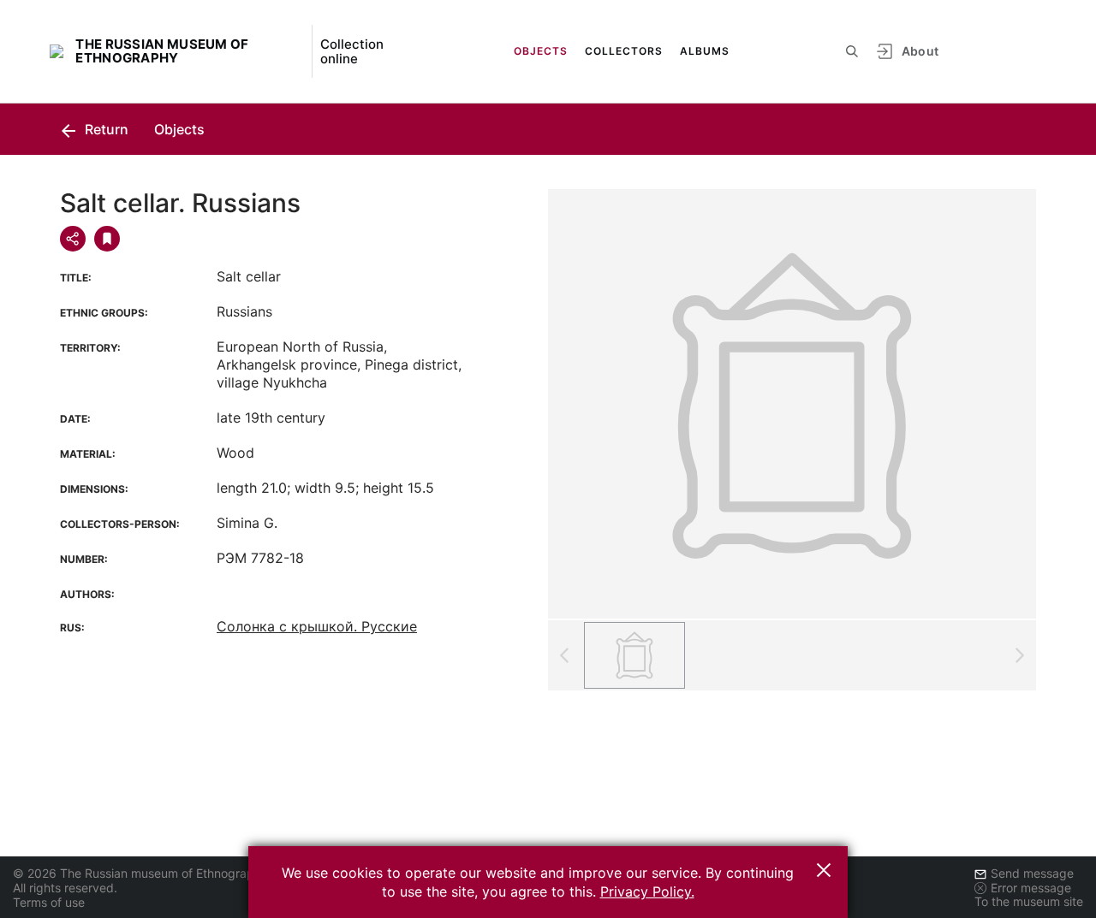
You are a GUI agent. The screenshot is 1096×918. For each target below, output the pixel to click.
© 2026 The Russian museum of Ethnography (140, 873)
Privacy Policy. (647, 891)
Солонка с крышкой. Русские (317, 626)
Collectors (624, 50)
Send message (1032, 873)
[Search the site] (852, 51)
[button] (824, 870)
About (920, 51)
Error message (1031, 887)
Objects (541, 50)
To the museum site (1028, 901)
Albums (705, 50)
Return (104, 129)
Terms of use (49, 902)
